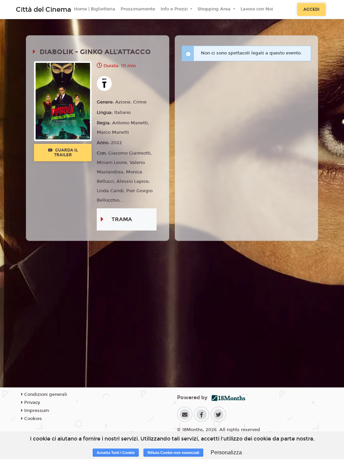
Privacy (31, 402)
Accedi (311, 9)
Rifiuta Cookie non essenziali (173, 453)
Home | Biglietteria (94, 9)
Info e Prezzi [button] (175, 9)
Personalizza (226, 452)
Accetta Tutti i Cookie (116, 453)
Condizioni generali (45, 394)
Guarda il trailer (66, 152)
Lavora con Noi (257, 9)
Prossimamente (138, 9)
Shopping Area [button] (215, 9)
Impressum (36, 410)
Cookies (32, 418)
